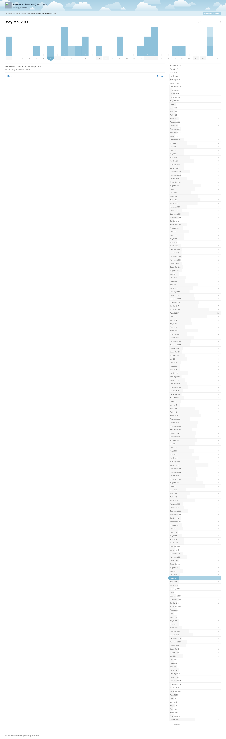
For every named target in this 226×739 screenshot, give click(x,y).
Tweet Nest (35, 735)
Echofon (27, 69)
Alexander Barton (16, 735)
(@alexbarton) (30, 4)
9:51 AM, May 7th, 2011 (13, 69)
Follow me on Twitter (211, 13)
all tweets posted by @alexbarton (40, 13)
